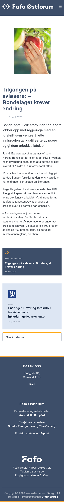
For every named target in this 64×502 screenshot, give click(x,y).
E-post (45, 433)
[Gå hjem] (27, 6)
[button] (60, 6)
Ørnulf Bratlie (50, 497)
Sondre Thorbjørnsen (21, 426)
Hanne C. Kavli (40, 475)
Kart (32, 384)
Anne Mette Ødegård (32, 415)
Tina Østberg (47, 426)
